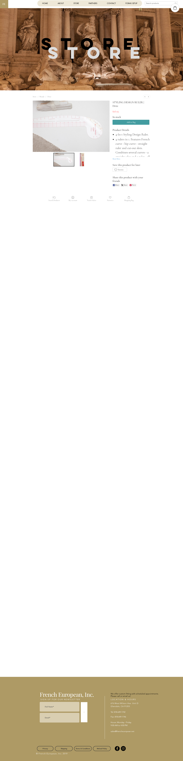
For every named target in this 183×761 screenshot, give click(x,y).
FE (3, 4)
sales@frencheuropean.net (122, 731)
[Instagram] (123, 748)
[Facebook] (117, 748)
